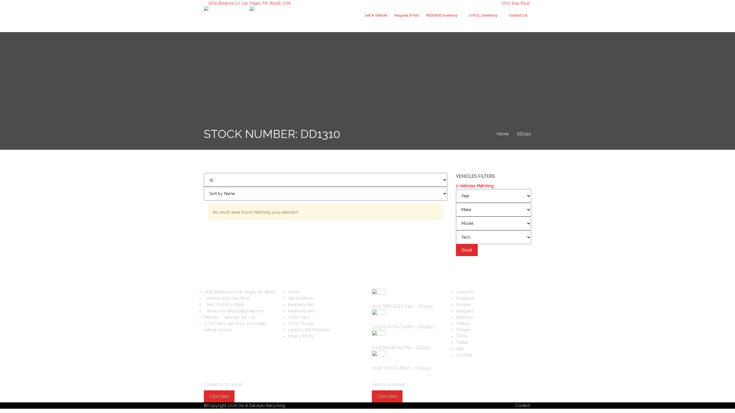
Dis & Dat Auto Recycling (261, 405)
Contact (522, 405)
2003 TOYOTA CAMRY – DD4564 (402, 327)
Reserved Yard (301, 311)
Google (463, 304)
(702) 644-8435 (515, 3)
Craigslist (464, 292)
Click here (219, 396)
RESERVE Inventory (441, 15)
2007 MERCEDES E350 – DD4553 (402, 306)
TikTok (462, 336)
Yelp (460, 348)
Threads (463, 330)
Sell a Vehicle (376, 15)
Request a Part (406, 15)
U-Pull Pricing (300, 323)
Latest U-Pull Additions (309, 330)
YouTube (464, 355)
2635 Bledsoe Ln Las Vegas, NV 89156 (240, 292)
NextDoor (465, 317)
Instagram (465, 311)
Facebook (465, 298)
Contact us (518, 15)
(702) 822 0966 (230, 304)
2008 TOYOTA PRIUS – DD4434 (401, 368)
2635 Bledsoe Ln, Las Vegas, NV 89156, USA (249, 3)
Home (293, 292)
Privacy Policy (301, 336)
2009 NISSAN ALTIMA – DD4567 (401, 347)
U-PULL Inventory (483, 15)
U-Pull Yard (298, 317)
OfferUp (463, 323)
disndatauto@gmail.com (241, 311)
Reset (467, 250)
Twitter (462, 342)
